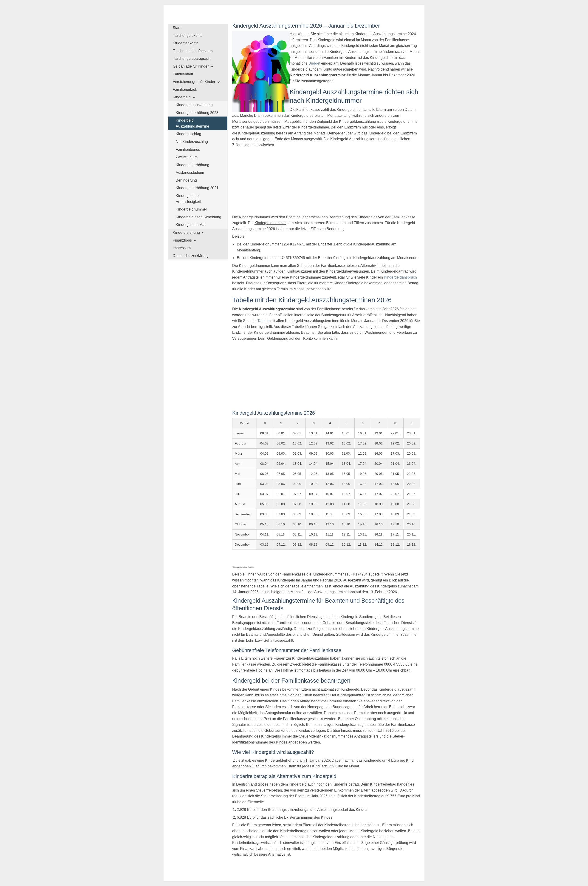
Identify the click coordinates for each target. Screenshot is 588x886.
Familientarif (183, 74)
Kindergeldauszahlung (194, 105)
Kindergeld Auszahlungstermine (192, 123)
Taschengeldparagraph (191, 58)
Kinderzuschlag (188, 134)
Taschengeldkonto (188, 35)
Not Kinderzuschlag (192, 142)
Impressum (182, 248)
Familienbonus (188, 149)
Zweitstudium (187, 157)
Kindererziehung (186, 232)
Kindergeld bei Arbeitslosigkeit (188, 199)
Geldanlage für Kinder (191, 66)
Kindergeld (182, 97)
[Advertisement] (326, 182)
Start (176, 28)
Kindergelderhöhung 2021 (197, 188)
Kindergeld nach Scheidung (198, 217)
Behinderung (186, 180)
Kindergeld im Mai (190, 225)
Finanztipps (182, 240)
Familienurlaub (185, 89)
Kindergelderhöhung (192, 165)
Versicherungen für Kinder (194, 82)
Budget (314, 63)
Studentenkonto (185, 43)
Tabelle (263, 321)
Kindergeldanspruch (400, 277)
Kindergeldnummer (191, 209)
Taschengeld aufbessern (193, 51)
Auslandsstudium (190, 172)
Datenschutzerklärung (191, 256)
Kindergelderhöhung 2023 (197, 113)
